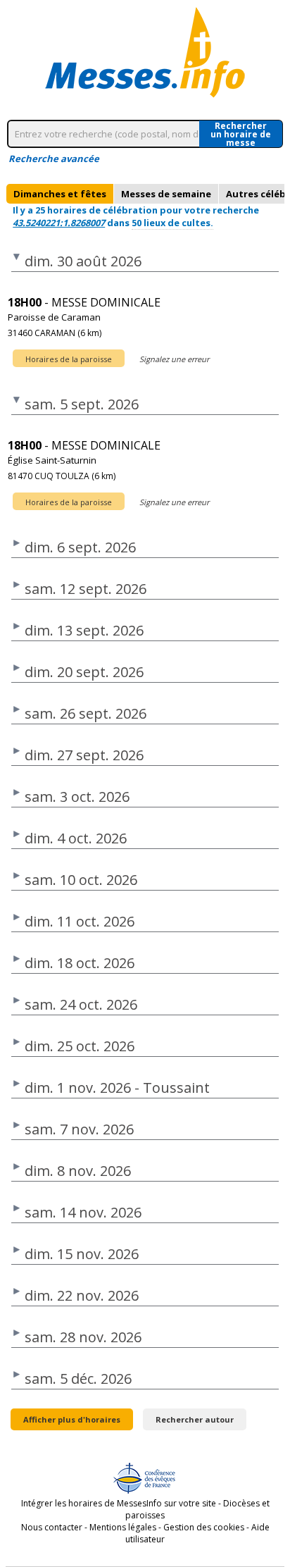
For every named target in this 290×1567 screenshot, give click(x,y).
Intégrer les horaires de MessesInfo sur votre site (118, 1503)
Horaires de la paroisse (68, 359)
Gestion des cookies (203, 1527)
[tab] (59, 194)
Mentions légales (122, 1527)
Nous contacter (51, 1527)
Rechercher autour (195, 1419)
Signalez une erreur (174, 359)
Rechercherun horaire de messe (240, 133)
